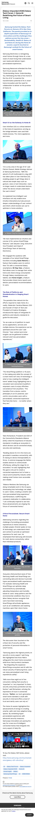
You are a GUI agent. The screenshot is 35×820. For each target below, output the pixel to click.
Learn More (17, 797)
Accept (29, 815)
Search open (29, 3)
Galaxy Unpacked (25, 766)
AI (4, 766)
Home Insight (7, 771)
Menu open (32, 3)
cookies (13, 811)
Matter (15, 771)
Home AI (21, 769)
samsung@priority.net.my (25, 786)
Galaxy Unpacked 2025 (10, 769)
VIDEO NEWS (25, 774)
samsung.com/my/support (9, 785)
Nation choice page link (25, 3)
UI (19, 774)
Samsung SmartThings (10, 774)
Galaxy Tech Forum (12, 766)
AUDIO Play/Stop (31, 21)
